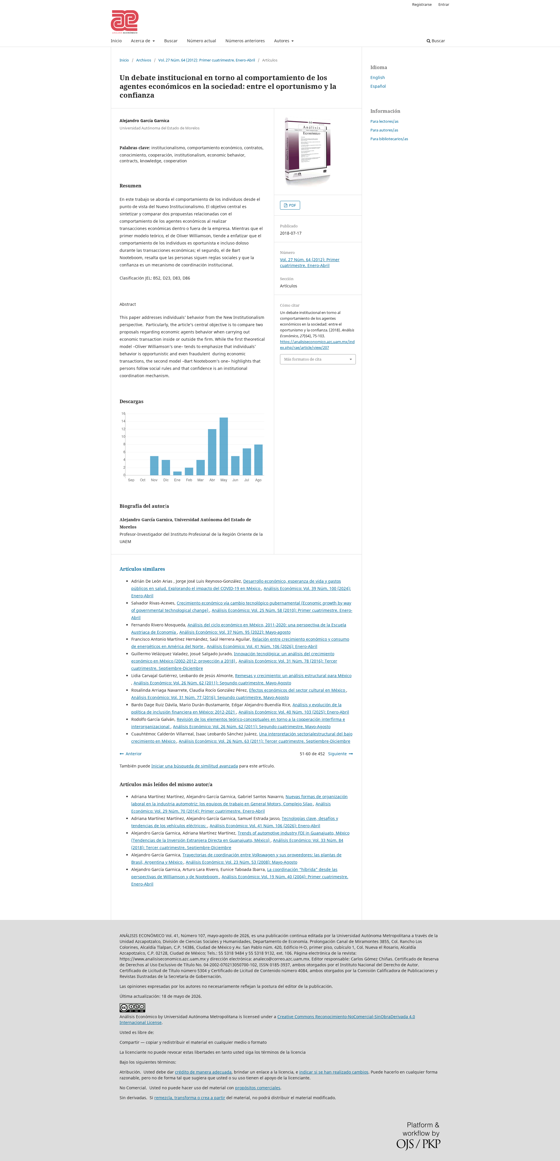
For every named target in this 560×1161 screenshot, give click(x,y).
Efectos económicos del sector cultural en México (297, 690)
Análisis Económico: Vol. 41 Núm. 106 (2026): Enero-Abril (262, 646)
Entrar (443, 4)
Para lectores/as (384, 121)
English (377, 77)
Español (378, 86)
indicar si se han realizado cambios (333, 1072)
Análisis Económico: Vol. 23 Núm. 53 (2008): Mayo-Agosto (241, 862)
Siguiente (337, 753)
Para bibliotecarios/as (389, 138)
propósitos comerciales (257, 1087)
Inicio (116, 40)
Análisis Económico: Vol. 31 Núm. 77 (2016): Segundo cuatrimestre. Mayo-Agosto (210, 697)
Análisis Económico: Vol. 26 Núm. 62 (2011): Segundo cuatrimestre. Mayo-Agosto (212, 683)
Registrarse (422, 4)
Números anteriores (245, 40)
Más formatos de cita (302, 359)
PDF (292, 205)
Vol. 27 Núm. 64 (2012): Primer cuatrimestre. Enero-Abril (206, 60)
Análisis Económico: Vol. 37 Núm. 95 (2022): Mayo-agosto (234, 632)
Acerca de (141, 40)
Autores (282, 40)
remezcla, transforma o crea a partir (189, 1097)
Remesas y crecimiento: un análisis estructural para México (293, 675)
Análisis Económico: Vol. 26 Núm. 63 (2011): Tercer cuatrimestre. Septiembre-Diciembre (264, 741)
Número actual (201, 40)
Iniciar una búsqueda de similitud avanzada (194, 766)
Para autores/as (384, 130)
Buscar (171, 40)
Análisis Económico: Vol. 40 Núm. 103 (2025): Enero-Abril (294, 712)
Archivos (143, 60)
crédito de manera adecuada (203, 1072)
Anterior (134, 753)
